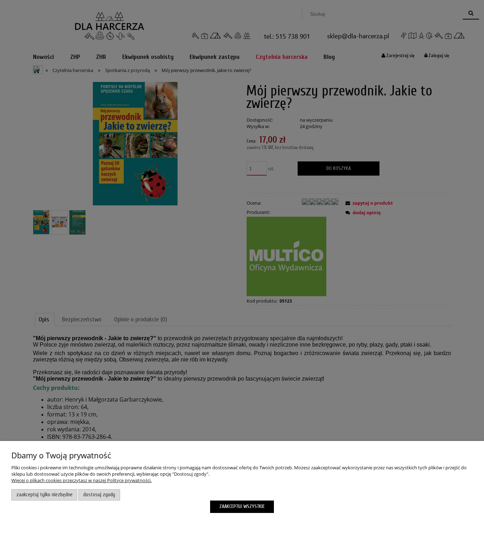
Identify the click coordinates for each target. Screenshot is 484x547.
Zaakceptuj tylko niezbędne (44, 495)
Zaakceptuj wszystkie (242, 506)
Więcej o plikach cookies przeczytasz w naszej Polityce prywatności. (81, 480)
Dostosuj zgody (99, 495)
